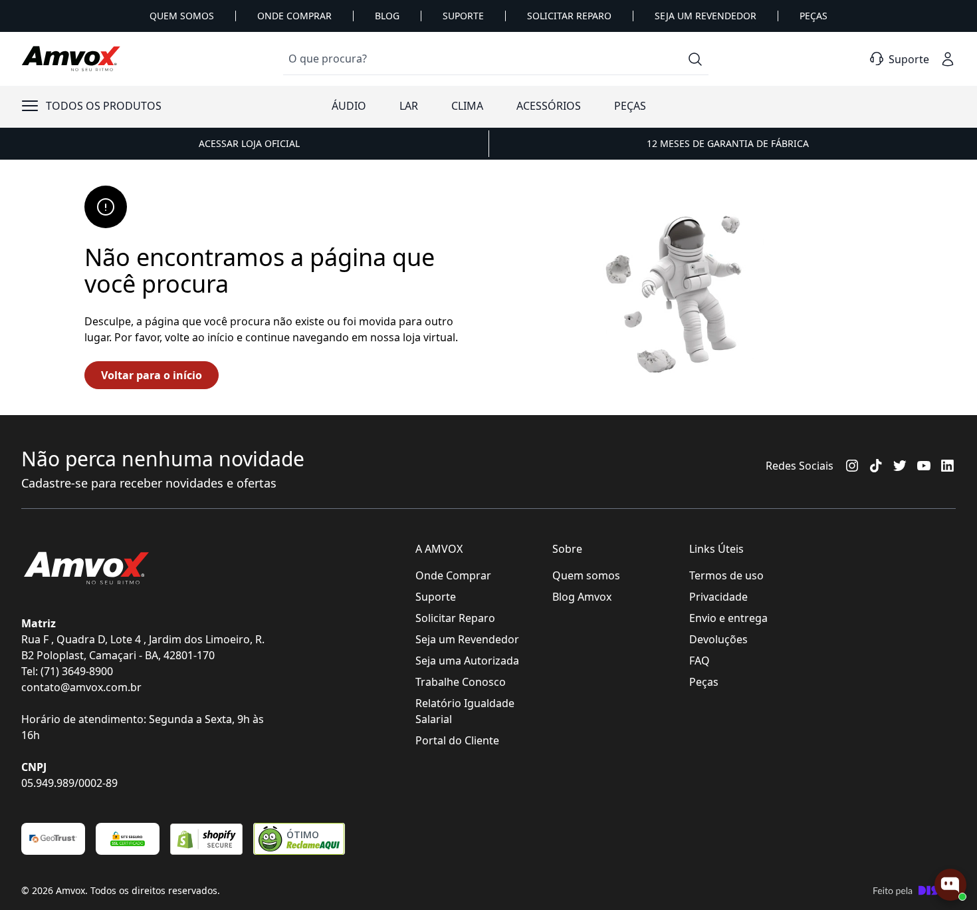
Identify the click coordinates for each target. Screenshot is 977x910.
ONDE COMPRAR (294, 15)
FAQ (699, 660)
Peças (703, 682)
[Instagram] (852, 466)
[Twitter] (900, 466)
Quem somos (586, 575)
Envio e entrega (728, 618)
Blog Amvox (581, 596)
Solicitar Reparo (455, 618)
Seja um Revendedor (467, 639)
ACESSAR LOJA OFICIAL (249, 143)
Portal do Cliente (457, 740)
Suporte (435, 596)
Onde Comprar (453, 575)
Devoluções (718, 639)
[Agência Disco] (914, 890)
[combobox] (495, 59)
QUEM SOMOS (182, 15)
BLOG (387, 15)
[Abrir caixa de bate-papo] (950, 885)
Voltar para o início (151, 375)
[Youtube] (924, 466)
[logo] (71, 59)
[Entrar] (948, 59)
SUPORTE (463, 15)
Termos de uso (726, 575)
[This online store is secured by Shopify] (206, 839)
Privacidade (718, 596)
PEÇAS (813, 15)
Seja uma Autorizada (467, 660)
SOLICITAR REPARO (569, 15)
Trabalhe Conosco (460, 682)
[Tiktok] (876, 466)
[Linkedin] (948, 466)
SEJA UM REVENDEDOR (705, 15)
